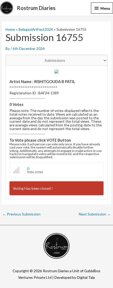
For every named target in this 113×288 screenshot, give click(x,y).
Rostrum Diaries (36, 8)
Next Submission (95, 214)
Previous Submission (21, 214)
